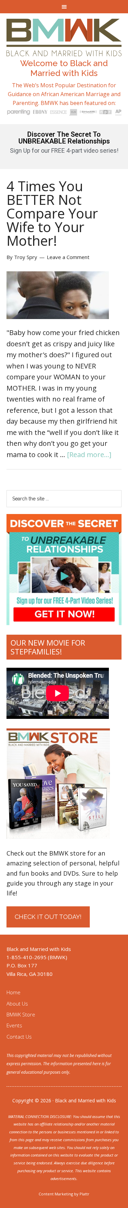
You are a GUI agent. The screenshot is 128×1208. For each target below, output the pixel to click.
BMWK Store (20, 1014)
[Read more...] (89, 454)
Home (13, 992)
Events (14, 1025)
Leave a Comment (68, 257)
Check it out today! (48, 916)
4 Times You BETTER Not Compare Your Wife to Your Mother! (52, 213)
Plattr (84, 1193)
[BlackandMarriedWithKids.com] (64, 50)
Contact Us (19, 1036)
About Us (17, 1003)
